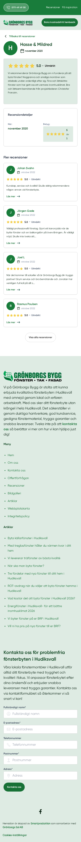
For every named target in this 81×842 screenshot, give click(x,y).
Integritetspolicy (18, 516)
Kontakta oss (17, 470)
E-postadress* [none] (12, 723)
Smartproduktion (40, 823)
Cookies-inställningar (15, 835)
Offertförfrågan (18, 478)
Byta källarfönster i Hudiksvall (28, 538)
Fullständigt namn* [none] (15, 707)
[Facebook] (40, 811)
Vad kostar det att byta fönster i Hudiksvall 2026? (41, 598)
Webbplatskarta (19, 508)
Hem (11, 455)
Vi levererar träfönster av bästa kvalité (34, 558)
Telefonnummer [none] (12, 738)
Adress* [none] (8, 769)
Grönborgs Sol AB (13, 827)
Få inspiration (69, 7)
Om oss (13, 462)
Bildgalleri (14, 493)
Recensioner (53, 7)
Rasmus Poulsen (27, 304)
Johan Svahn (25, 168)
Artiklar (12, 501)
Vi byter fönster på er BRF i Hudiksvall (33, 618)
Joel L (21, 257)
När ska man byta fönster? (26, 565)
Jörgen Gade (25, 210)
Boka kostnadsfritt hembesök (59, 22)
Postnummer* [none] (11, 753)
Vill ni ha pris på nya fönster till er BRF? (34, 626)
